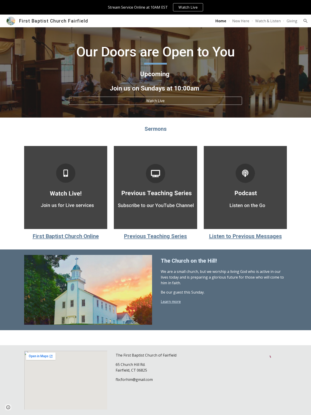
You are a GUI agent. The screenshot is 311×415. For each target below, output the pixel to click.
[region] (155, 7)
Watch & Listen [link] (268, 20)
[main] (155, 68)
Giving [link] (292, 20)
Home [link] (220, 20)
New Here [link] (240, 20)
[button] (305, 20)
